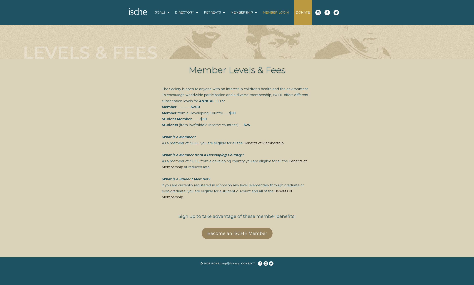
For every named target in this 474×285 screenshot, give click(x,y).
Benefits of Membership (264, 143)
